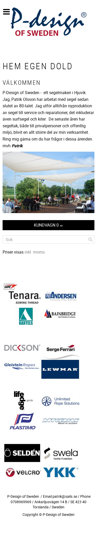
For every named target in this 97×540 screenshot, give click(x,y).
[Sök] (90, 239)
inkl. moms (35, 252)
